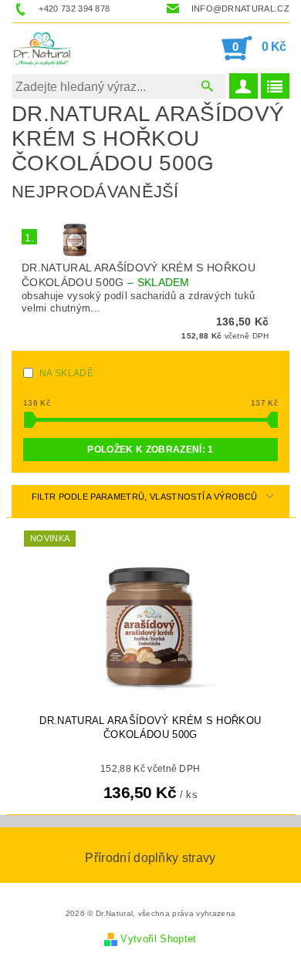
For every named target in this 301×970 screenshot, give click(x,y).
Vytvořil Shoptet (158, 939)
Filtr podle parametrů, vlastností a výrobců (145, 496)
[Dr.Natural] (44, 48)
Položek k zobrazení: (150, 449)
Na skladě (66, 373)
